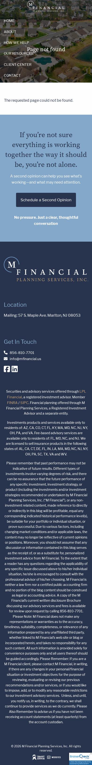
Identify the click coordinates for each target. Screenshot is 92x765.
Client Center (17, 64)
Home (9, 20)
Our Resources (18, 53)
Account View (18, 86)
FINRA (12, 402)
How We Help (16, 42)
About (10, 31)
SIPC (24, 402)
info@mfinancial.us (25, 359)
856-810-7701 (22, 352)
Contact (12, 75)
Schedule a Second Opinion (46, 200)
